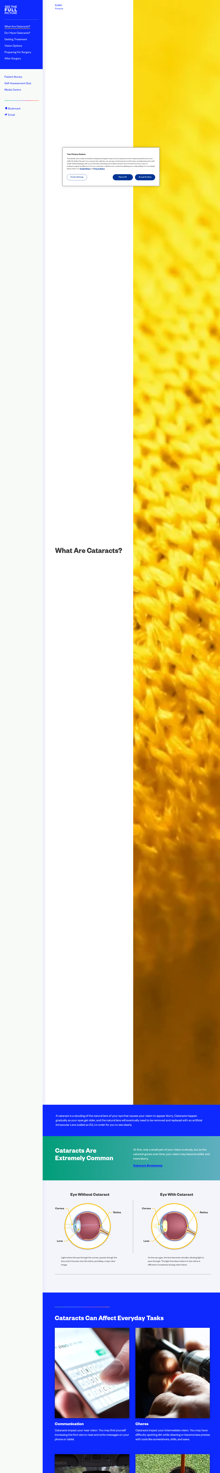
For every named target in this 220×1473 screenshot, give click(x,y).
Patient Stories (13, 77)
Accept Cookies (145, 177)
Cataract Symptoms (147, 1166)
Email (11, 115)
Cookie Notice (85, 169)
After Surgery (12, 58)
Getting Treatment (15, 39)
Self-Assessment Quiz (17, 83)
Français (59, 9)
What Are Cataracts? (17, 26)
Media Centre (12, 90)
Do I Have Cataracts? (17, 33)
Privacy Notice (99, 169)
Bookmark (14, 109)
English (58, 5)
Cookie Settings (77, 177)
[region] (111, 166)
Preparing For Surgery (17, 52)
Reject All (123, 177)
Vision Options (13, 46)
